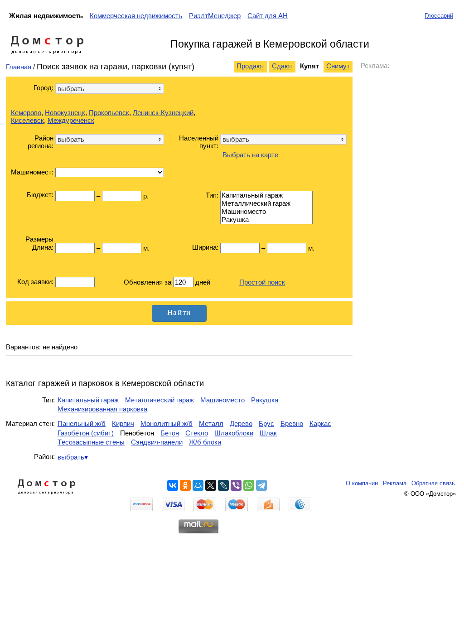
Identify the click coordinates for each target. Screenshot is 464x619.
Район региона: (40, 142)
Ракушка (264, 400)
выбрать (71, 457)
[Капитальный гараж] (266, 195)
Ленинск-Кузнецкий (163, 112)
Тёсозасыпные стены (91, 442)
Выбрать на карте (250, 155)
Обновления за (148, 282)
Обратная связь (433, 483)
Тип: (212, 195)
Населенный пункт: (198, 142)
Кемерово (26, 112)
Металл (211, 423)
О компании (362, 483)
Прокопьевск (109, 112)
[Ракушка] (266, 220)
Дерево (241, 423)
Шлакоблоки (233, 433)
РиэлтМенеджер (215, 15)
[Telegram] (261, 485)
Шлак (268, 433)
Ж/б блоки (205, 442)
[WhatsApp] (248, 485)
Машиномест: (32, 172)
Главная (18, 67)
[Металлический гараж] (266, 203)
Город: (43, 88)
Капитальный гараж (88, 400)
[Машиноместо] (266, 212)
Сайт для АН (267, 15)
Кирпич (123, 423)
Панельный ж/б (82, 423)
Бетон (169, 433)
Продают (251, 66)
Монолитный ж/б (166, 423)
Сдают (282, 66)
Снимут (338, 66)
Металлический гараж (159, 400)
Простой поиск (262, 282)
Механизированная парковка (102, 409)
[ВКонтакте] (172, 485)
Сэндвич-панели (157, 442)
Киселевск (27, 120)
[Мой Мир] (198, 485)
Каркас (320, 423)
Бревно (291, 423)
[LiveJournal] (223, 485)
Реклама (394, 483)
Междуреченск (71, 120)
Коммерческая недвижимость (136, 15)
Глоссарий (439, 15)
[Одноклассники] (185, 485)
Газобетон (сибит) (86, 433)
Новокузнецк (65, 112)
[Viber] (236, 485)
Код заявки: (35, 281)
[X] (210, 485)
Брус (266, 423)
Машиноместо (222, 400)
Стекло (196, 433)
